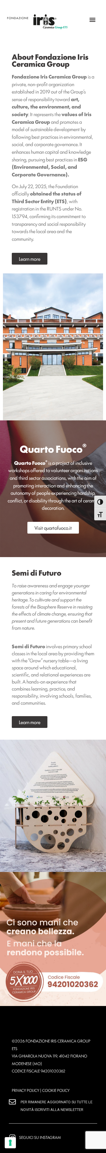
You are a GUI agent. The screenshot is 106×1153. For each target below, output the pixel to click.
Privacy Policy (25, 1090)
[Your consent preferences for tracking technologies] (10, 1142)
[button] (92, 19)
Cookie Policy (55, 1090)
